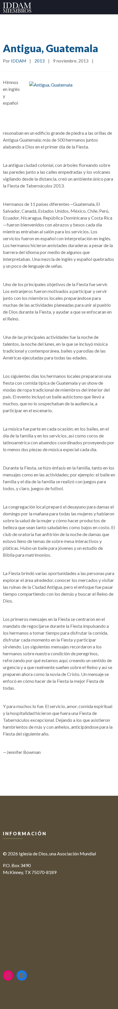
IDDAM (18, 60)
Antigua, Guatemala (50, 48)
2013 (39, 60)
